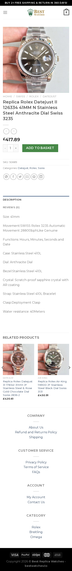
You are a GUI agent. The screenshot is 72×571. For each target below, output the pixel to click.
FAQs (36, 472)
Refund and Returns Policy (36, 432)
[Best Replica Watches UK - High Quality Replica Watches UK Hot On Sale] (36, 12)
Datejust (49, 96)
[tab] (36, 200)
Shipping (36, 437)
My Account (36, 497)
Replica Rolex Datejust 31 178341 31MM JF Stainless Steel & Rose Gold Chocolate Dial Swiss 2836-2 (17, 388)
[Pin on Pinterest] (34, 177)
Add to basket (40, 148)
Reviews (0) (11, 207)
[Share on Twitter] (20, 177)
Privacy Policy (36, 462)
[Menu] (5, 12)
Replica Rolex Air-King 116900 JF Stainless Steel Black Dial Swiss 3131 (52, 386)
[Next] (69, 375)
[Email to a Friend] (27, 177)
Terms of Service (36, 467)
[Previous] (3, 375)
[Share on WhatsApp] (6, 177)
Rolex (34, 96)
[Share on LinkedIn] (41, 177)
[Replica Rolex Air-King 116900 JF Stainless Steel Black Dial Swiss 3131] (53, 359)
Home (7, 96)
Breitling (36, 532)
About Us (36, 427)
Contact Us (36, 502)
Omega (36, 537)
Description (12, 199)
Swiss (20, 96)
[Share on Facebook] (13, 177)
